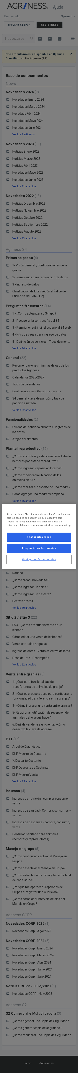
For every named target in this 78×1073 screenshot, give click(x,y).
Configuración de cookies (39, 559)
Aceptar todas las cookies (39, 548)
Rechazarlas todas (39, 536)
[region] (39, 536)
